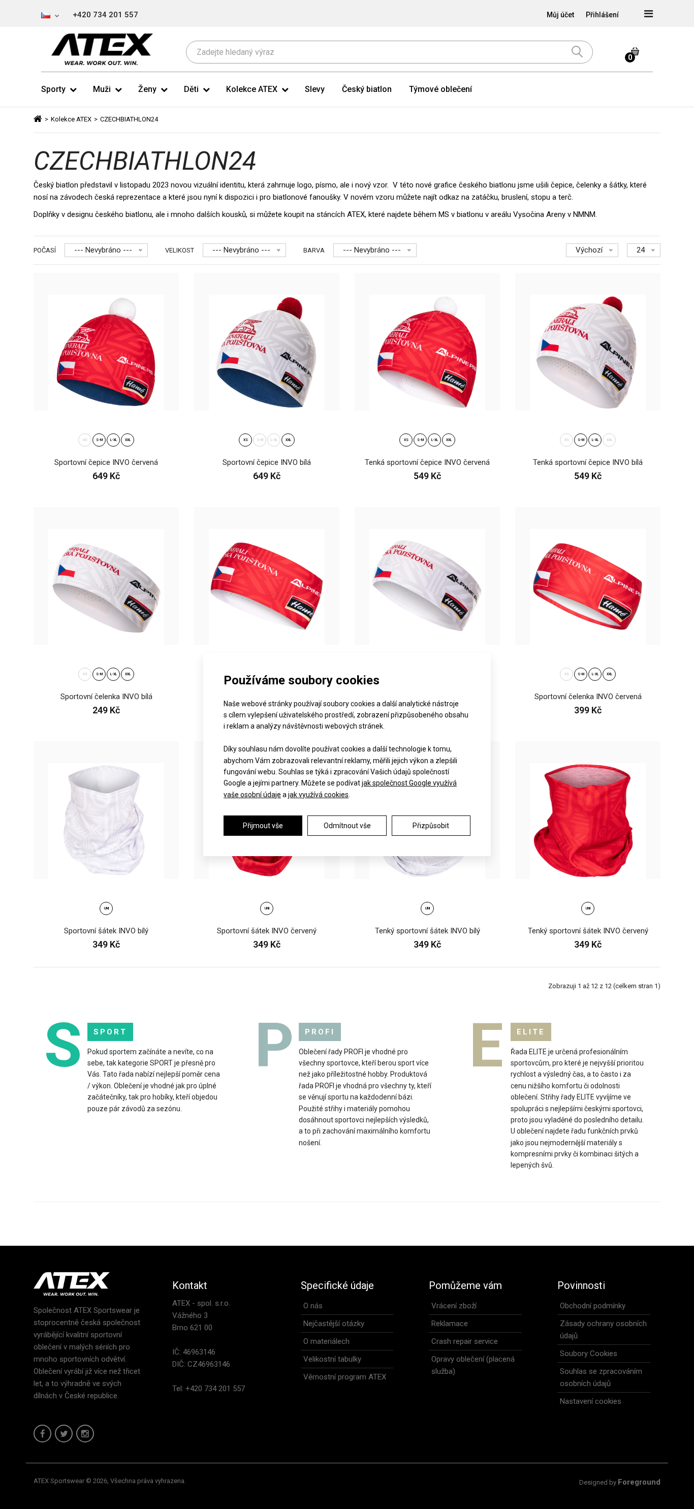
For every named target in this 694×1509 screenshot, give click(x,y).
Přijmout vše (263, 826)
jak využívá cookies (318, 795)
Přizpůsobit (431, 826)
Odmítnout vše (347, 826)
